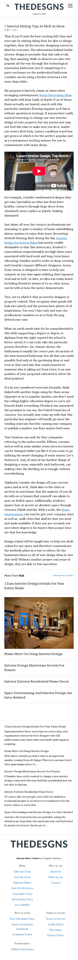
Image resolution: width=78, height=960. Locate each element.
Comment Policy (22, 934)
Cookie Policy (56, 924)
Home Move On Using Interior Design (33, 653)
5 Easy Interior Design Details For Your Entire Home (34, 585)
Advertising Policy (22, 899)
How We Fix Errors (22, 888)
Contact (56, 882)
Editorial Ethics (22, 882)
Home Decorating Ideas (55, 95)
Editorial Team (22, 871)
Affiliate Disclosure (22, 949)
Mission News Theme (27, 858)
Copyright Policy (22, 893)
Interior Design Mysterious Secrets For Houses (34, 667)
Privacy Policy (55, 935)
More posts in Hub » (63, 575)
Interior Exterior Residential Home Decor (36, 681)
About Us (55, 871)
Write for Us (55, 877)
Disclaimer (55, 930)
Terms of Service (56, 918)
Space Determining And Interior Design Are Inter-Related (38, 695)
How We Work (22, 877)
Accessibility (22, 904)
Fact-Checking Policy (22, 918)
